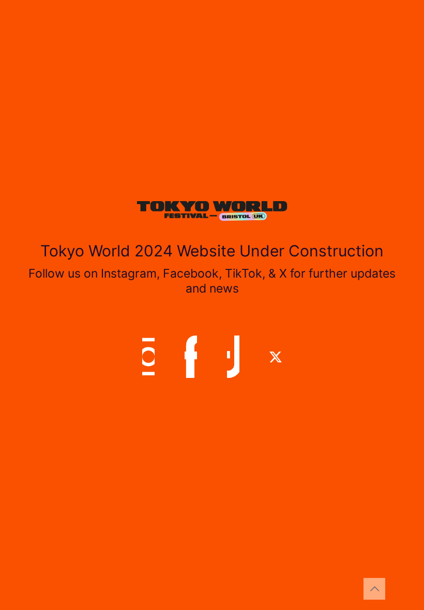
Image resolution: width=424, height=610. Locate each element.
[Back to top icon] (374, 589)
